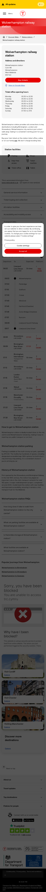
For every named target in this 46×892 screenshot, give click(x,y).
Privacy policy (9, 240)
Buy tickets (23, 80)
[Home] (4, 37)
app (15, 141)
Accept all (23, 251)
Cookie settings (23, 246)
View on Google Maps (16, 85)
